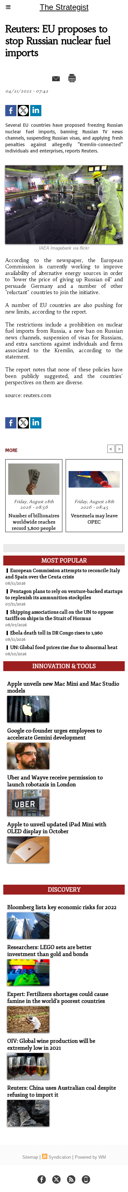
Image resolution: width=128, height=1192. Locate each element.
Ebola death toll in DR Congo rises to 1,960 (56, 633)
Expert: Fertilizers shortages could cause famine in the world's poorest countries (57, 998)
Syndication (60, 1157)
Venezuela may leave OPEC (94, 519)
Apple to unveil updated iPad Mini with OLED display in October (56, 828)
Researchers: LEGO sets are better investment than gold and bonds (49, 951)
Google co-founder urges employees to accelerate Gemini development (54, 734)
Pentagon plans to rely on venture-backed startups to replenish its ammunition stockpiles (63, 594)
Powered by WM (90, 1157)
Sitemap (30, 1157)
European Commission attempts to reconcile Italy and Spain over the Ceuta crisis (62, 573)
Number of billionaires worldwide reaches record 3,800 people (34, 521)
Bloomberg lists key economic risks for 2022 (62, 907)
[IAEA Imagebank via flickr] (64, 168)
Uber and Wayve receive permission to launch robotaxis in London (55, 781)
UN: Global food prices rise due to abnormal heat (63, 647)
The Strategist (64, 7)
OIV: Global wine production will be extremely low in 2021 (51, 1044)
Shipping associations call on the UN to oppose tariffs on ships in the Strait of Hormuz (59, 615)
